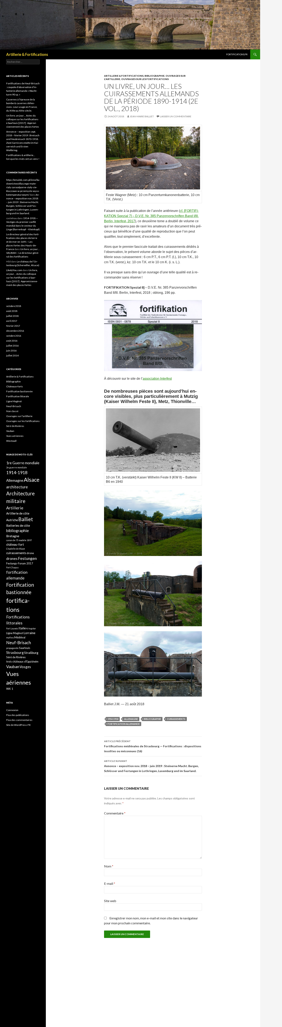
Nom (108, 866)
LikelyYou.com (14, 270)
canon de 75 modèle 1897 (19, 540)
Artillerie (14, 507)
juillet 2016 (12, 345)
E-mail (109, 883)
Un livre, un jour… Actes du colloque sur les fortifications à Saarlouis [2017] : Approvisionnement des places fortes (22, 278)
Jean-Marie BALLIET (142, 116)
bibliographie (152, 719)
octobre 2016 (13, 335)
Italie (22, 628)
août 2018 (11, 311)
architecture (17, 486)
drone (30, 553)
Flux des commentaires (19, 719)
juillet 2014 (12, 355)
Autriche (12, 520)
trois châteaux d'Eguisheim (22, 661)
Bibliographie (155, 75)
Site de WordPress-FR (18, 724)
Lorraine (29, 633)
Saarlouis (24, 648)
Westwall (11, 440)
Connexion (12, 710)
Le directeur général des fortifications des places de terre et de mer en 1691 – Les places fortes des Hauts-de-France (22, 242)
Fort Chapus (12, 567)
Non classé (12, 411)
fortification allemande (124, 724)
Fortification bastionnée (19, 391)
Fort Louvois (12, 628)
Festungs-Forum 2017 (19, 563)
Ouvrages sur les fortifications (145, 79)
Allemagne (131, 719)
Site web (110, 901)
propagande (12, 648)
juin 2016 (11, 350)
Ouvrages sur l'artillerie (19, 416)
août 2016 (11, 340)
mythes (10, 637)
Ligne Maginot (14, 401)
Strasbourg (15, 652)
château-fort (15, 544)
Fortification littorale (17, 396)
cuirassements (176, 719)
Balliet (25, 519)
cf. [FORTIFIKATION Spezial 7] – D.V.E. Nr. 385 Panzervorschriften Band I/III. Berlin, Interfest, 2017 (151, 216)
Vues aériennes (15, 435)
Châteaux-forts (14, 386)
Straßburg (31, 653)
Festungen (27, 558)
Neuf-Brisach (13, 406)
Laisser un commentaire (175, 116)
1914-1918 (113, 719)
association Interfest (157, 378)
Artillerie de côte (17, 513)
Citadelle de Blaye (15, 548)
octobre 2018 (13, 306)
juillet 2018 (12, 315)
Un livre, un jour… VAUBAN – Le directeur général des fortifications (23, 253)
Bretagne (12, 536)
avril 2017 (11, 320)
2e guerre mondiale (16, 467)
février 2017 (13, 325)
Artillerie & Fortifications (27, 54)
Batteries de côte (18, 525)
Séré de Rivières (15, 426)
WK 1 (9, 688)
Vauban (10, 430)
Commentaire (115, 813)
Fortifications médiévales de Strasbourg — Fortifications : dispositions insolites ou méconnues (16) (152, 746)
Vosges (25, 667)
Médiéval (19, 637)
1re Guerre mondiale (22, 463)
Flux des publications (17, 715)
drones (12, 558)
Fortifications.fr (237, 54)
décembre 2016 (15, 330)
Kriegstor (31, 628)
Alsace (31, 479)
